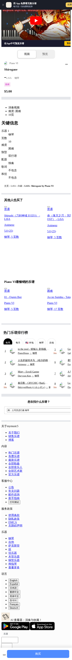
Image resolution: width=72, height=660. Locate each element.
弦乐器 (12, 552)
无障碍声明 (15, 525)
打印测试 (14, 502)
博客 (11, 439)
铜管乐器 (14, 560)
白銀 (20, 186)
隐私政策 (14, 518)
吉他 (11, 542)
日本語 (13, 588)
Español (14, 584)
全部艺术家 (15, 470)
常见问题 (14, 490)
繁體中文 (14, 592)
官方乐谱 (14, 474)
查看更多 (14, 567)
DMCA (12, 522)
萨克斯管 (14, 545)
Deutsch (14, 608)
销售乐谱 (14, 436)
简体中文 (14, 596)
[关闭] (3, 5)
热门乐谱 (14, 452)
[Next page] (65, 333)
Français (14, 604)
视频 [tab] (27, 53)
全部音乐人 (15, 467)
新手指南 (14, 498)
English (13, 580)
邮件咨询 (14, 494)
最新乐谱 (14, 459)
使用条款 (14, 515)
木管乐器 (14, 556)
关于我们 (14, 432)
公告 (11, 487)
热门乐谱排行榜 (15, 332)
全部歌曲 (14, 463)
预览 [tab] (45, 53)
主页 (6, 186)
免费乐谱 (14, 456)
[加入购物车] (4, 654)
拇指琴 (12, 563)
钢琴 (11, 538)
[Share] (66, 64)
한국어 (13, 600)
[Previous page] (59, 333)
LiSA (13, 186)
